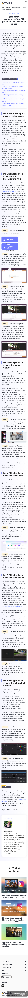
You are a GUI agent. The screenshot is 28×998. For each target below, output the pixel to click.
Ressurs (8, 7)
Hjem (2, 7)
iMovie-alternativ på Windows (12, 607)
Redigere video (16, 7)
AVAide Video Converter (8, 191)
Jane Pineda (7, 810)
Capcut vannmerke (19, 459)
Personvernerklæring (15, 995)
